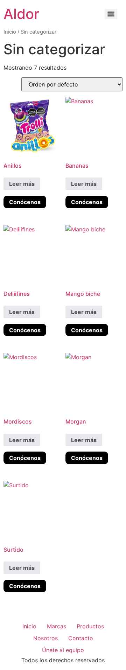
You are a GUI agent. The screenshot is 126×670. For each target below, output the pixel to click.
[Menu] (111, 14)
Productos (90, 626)
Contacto (80, 638)
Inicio (10, 32)
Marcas (56, 626)
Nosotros (45, 638)
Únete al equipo (63, 650)
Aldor (21, 13)
